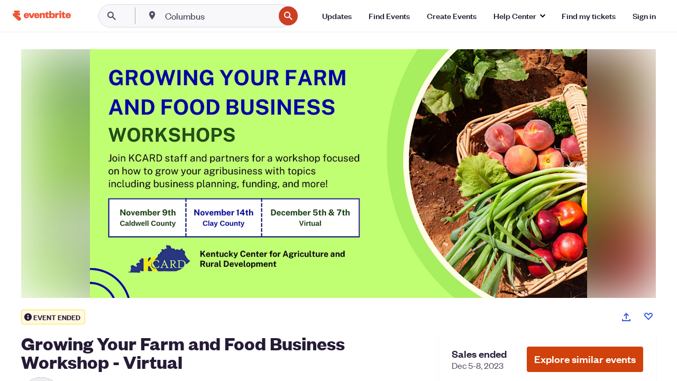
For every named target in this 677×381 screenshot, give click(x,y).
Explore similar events (585, 359)
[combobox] (219, 16)
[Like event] (648, 316)
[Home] (42, 15)
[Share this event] (626, 317)
